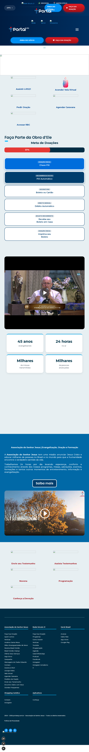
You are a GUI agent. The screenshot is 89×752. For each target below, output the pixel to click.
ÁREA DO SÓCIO (27, 40)
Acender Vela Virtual (65, 90)
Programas (37, 637)
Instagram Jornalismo (40, 665)
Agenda (35, 651)
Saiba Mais (64, 637)
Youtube (36, 645)
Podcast (36, 656)
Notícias (7, 639)
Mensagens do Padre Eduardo (15, 662)
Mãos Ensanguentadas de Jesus (16, 645)
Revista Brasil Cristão (12, 648)
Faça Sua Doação (73, 7)
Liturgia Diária (9, 670)
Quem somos (9, 637)
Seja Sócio (8, 656)
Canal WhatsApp (39, 654)
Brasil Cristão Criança (12, 651)
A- (3, 748)
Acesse (63, 634)
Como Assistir (38, 639)
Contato (7, 665)
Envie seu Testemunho (12, 682)
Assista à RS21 (9, 668)
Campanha (8, 659)
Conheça (36, 700)
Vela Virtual (8, 673)
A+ (4, 739)
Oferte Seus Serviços (12, 654)
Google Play (65, 642)
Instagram (36, 662)
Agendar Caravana (11, 676)
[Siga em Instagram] (10, 730)
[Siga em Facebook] (6, 730)
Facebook (36, 659)
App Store (64, 639)
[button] (44, 64)
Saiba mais (44, 483)
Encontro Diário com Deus (14, 685)
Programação (37, 648)
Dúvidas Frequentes (11, 687)
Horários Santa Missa (12, 642)
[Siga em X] (15, 730)
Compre (7, 700)
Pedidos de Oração (11, 679)
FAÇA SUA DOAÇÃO (63, 40)
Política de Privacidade (11, 721)
